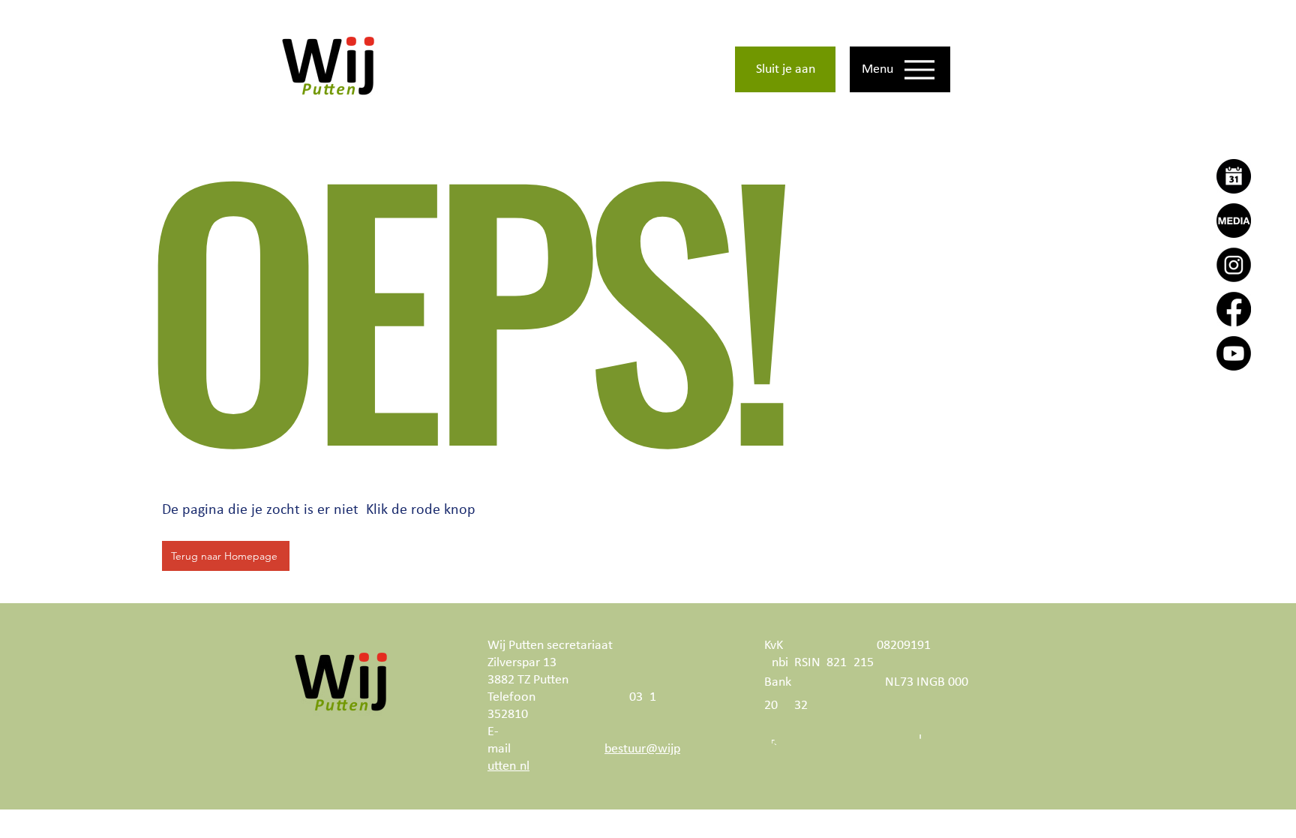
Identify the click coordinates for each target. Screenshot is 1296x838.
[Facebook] (1233, 309)
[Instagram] (1233, 265)
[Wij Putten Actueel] (1233, 220)
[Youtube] (1233, 353)
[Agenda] (1233, 176)
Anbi (776, 663)
